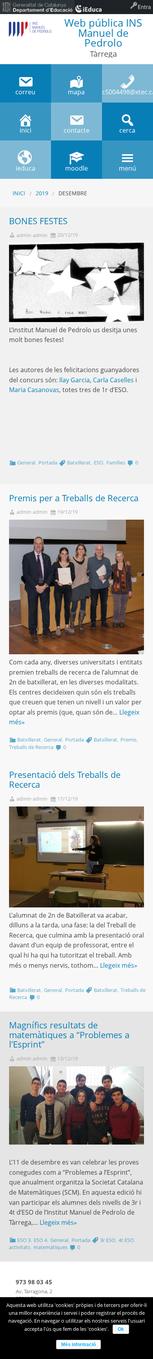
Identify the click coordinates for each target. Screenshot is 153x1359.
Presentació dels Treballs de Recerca (64, 779)
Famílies (115, 462)
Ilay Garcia (74, 380)
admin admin (31, 235)
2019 (42, 193)
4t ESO (126, 1240)
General (26, 462)
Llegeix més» (118, 965)
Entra (144, 7)
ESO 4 (40, 1240)
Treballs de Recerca (31, 747)
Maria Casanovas (34, 389)
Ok (121, 1329)
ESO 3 (24, 1240)
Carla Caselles (113, 380)
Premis (128, 739)
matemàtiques (50, 1247)
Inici (19, 193)
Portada (47, 462)
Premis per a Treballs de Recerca (73, 498)
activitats (19, 1247)
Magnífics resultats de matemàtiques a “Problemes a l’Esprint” (69, 1034)
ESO (98, 462)
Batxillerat (79, 462)
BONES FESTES (38, 221)
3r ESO (107, 1240)
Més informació (78, 1344)
